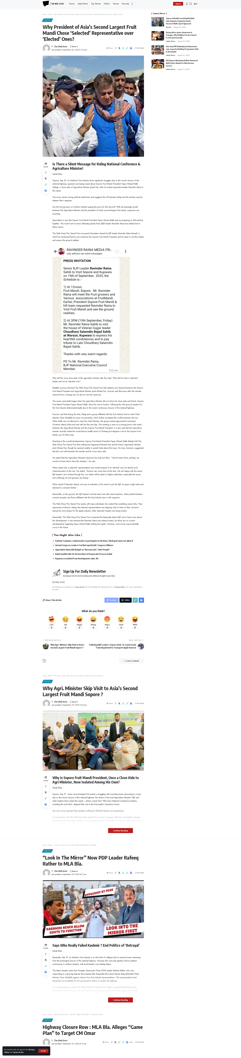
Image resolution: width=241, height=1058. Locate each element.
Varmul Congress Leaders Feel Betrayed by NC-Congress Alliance (84, 545)
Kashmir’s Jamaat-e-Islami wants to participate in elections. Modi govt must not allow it (94, 541)
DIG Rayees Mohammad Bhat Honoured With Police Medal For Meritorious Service (182, 63)
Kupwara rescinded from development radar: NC (77, 558)
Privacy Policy (120, 587)
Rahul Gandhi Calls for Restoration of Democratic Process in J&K (83, 554)
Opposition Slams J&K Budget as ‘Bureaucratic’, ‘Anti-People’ (82, 549)
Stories (168, 27)
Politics (50, 14)
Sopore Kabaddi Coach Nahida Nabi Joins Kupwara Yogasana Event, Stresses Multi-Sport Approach (180, 21)
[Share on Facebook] (115, 48)
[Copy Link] (127, 48)
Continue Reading (120, 830)
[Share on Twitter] (119, 48)
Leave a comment (133, 661)
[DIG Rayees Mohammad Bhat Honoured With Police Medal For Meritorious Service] (158, 64)
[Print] (131, 48)
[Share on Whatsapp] (123, 48)
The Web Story (60, 46)
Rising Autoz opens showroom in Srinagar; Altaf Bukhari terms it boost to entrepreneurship (181, 35)
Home (45, 14)
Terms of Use (18, 1052)
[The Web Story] (54, 4)
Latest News (170, 41)
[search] (190, 4)
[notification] (187, 3)
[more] (132, 4)
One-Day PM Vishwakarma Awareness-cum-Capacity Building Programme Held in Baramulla (182, 49)
